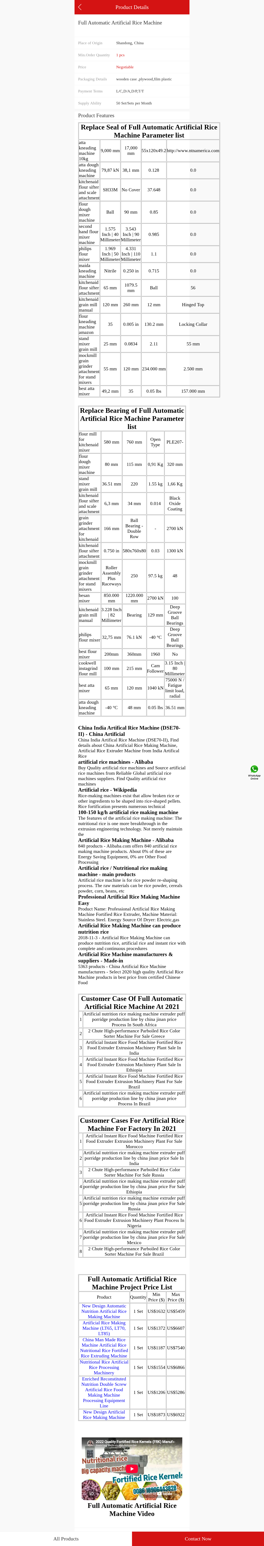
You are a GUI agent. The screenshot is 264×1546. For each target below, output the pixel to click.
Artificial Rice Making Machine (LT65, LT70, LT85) (104, 1328)
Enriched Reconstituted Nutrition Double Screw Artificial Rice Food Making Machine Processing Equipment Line (104, 1392)
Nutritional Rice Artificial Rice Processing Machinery (104, 1367)
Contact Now (198, 1539)
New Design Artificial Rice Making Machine (104, 1414)
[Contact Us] (254, 773)
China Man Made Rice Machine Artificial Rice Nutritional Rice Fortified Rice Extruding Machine (104, 1347)
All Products (66, 1539)
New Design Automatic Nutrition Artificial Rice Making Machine (104, 1311)
